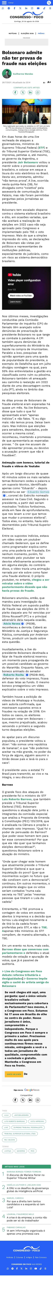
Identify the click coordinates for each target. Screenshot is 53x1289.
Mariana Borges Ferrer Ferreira (24, 1172)
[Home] (26, 15)
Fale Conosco (41, 1257)
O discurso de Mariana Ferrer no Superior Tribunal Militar (26, 1176)
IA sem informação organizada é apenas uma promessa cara (26, 1232)
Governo (21, 1151)
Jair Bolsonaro (21, 1115)
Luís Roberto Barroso (14, 1121)
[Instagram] (32, 8)
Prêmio (41, 33)
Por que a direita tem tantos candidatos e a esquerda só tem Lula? (26, 1204)
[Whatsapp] (3, 8)
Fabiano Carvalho (16, 1227)
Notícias (13, 33)
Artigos (29, 1257)
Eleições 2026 (27, 33)
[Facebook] (14, 8)
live (6, 1127)
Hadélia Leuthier (15, 1185)
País (32, 1151)
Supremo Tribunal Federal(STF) (28, 1127)
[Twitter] (20, 8)
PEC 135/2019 (9, 1140)
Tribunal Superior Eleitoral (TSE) (19, 1134)
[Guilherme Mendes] (7, 74)
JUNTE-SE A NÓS (14, 1074)
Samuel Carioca (15, 1198)
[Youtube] (38, 8)
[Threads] (50, 8)
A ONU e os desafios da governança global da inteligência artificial (28, 1190)
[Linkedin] (26, 8)
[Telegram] (9, 8)
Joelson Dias (34, 1185)
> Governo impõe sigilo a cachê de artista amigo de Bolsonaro (25, 982)
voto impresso (37, 1121)
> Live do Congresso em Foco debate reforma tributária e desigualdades (22, 975)
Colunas (19, 1257)
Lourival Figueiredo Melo (20, 1214)
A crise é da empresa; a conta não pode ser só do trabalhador (27, 1219)
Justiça (7, 1151)
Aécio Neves (11, 623)
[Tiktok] (44, 8)
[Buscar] (49, 3)
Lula (6, 1115)
